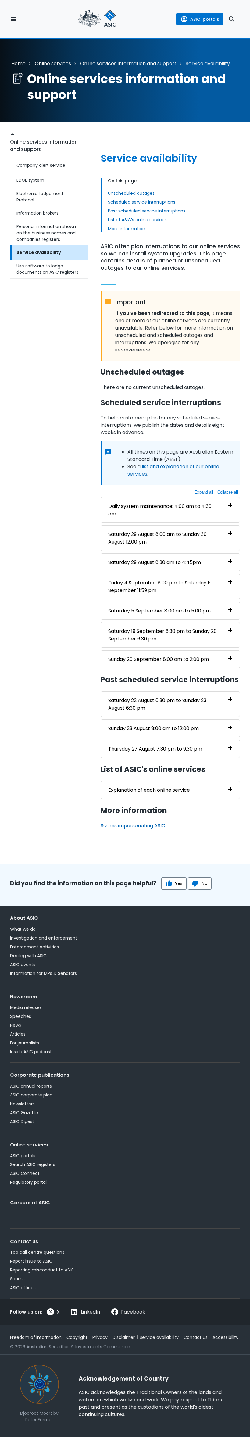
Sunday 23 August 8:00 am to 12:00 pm (153, 728)
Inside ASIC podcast (31, 1052)
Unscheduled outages (131, 193)
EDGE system (30, 180)
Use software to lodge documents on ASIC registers (47, 269)
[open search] (231, 19)
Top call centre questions (37, 1252)
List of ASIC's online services (137, 220)
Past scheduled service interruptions (146, 211)
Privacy (100, 1337)
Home (18, 63)
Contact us (24, 1241)
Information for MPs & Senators (43, 973)
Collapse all (227, 492)
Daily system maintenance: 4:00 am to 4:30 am (160, 510)
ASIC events (22, 964)
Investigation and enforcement (43, 938)
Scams (17, 1279)
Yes (179, 883)
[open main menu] (13, 19)
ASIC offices (23, 1288)
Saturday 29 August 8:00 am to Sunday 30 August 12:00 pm (157, 538)
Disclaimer (123, 1337)
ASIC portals (22, 1156)
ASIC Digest (22, 1121)
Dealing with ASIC (28, 956)
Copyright (77, 1337)
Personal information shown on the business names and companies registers (46, 232)
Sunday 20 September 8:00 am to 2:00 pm (158, 659)
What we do (23, 929)
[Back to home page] (97, 19)
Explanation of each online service (149, 789)
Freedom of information (36, 1337)
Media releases (26, 1007)
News (15, 1025)
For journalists (24, 1043)
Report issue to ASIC (31, 1261)
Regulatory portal (28, 1182)
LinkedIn (90, 1311)
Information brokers (37, 213)
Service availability (38, 252)
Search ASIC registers (32, 1164)
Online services (53, 63)
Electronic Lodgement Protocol (39, 197)
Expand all (204, 492)
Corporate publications (39, 1075)
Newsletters (22, 1104)
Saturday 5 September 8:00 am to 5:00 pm (159, 610)
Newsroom (23, 996)
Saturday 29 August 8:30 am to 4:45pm (154, 562)
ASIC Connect (25, 1173)
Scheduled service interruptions (141, 202)
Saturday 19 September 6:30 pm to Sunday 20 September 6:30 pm (162, 635)
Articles (18, 1034)
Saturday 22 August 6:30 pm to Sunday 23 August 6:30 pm (157, 704)
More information (126, 229)
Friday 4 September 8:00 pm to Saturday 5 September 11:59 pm (159, 586)
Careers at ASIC (30, 1202)
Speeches (20, 1016)
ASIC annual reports (31, 1086)
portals (204, 19)
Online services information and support (128, 63)
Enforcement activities (34, 947)
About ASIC (24, 918)
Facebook (133, 1311)
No (205, 883)
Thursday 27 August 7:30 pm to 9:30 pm (155, 748)
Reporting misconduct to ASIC (42, 1270)
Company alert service (40, 165)
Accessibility (225, 1337)
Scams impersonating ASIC (133, 825)
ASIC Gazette (24, 1113)
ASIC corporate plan (31, 1095)
